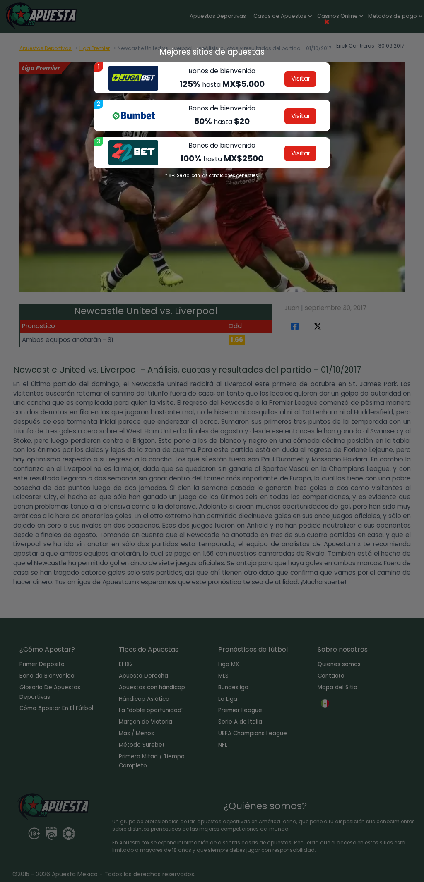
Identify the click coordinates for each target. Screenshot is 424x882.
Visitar (300, 78)
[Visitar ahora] (133, 78)
